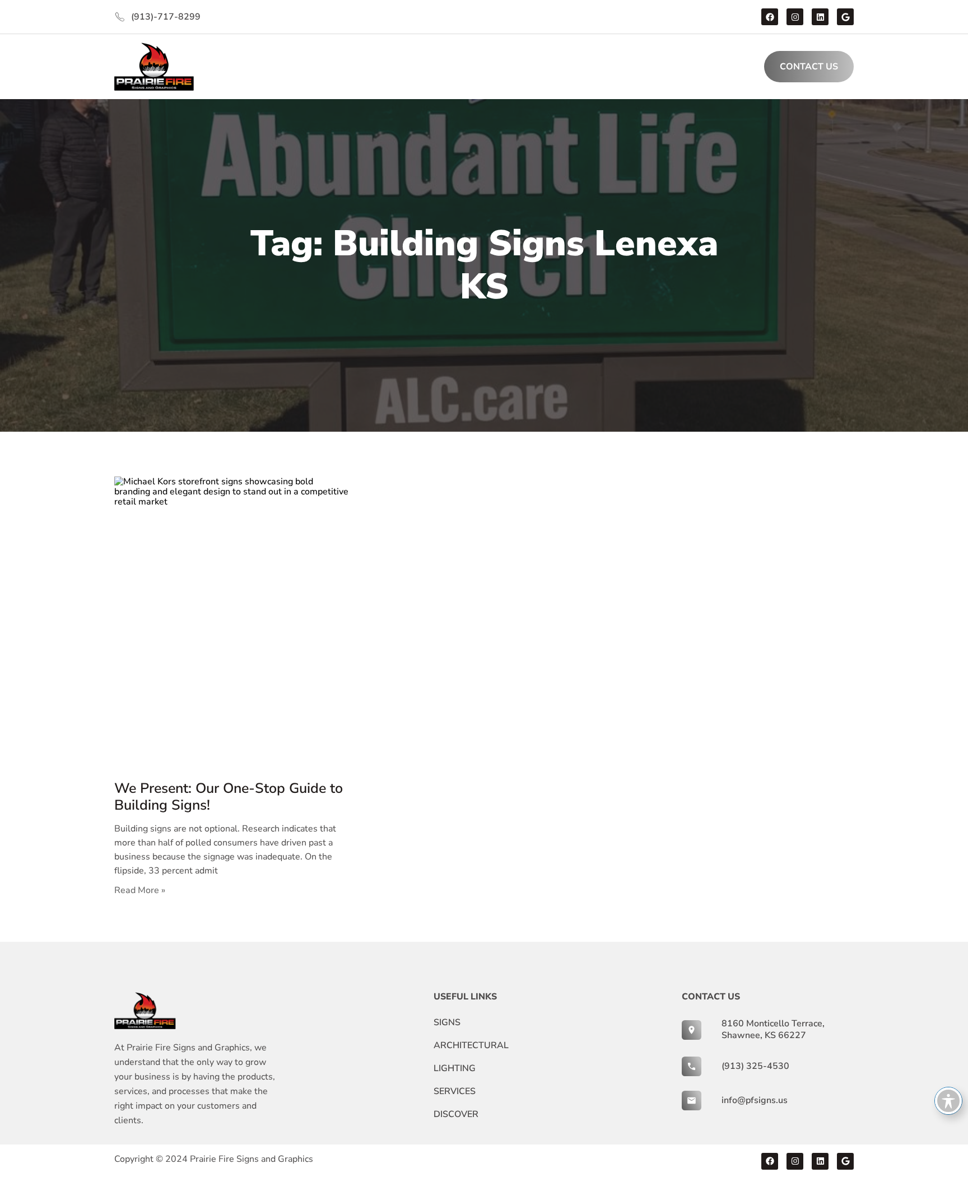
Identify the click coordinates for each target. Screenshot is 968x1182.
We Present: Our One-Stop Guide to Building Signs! (228, 797)
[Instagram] (795, 16)
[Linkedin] (820, 16)
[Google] (845, 16)
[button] (316, 66)
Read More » (139, 890)
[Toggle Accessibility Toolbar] (948, 1100)
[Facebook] (769, 16)
